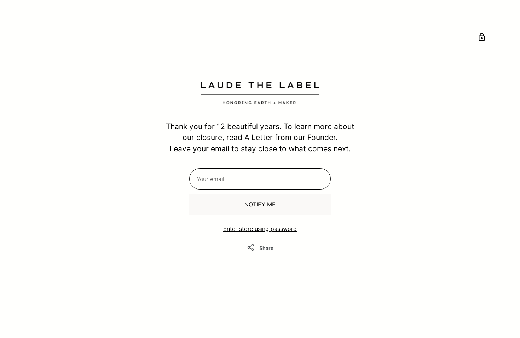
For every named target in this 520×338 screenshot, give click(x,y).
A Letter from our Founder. (291, 137)
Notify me (260, 204)
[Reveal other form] (482, 38)
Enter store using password (260, 228)
